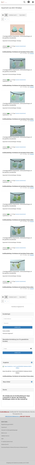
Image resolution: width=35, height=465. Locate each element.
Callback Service (5, 435)
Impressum (4, 427)
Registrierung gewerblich (7, 424)
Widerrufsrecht (4, 444)
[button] (3, 15)
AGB (2, 438)
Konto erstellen (6, 331)
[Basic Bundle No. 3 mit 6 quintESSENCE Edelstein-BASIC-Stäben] (17, 367)
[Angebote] (31, 363)
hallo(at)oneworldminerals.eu (12, 416)
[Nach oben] (30, 462)
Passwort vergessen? (8, 333)
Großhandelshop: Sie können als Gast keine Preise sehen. (18, 376)
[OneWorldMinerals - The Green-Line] (3, 2)
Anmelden (17, 327)
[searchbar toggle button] (24, 2)
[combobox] (13, 15)
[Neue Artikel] (31, 382)
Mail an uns (4, 433)
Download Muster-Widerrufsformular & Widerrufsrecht (14, 447)
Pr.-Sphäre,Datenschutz (7, 441)
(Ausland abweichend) (20, 46)
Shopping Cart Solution (11, 462)
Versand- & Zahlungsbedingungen (9, 430)
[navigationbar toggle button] (33, 2)
